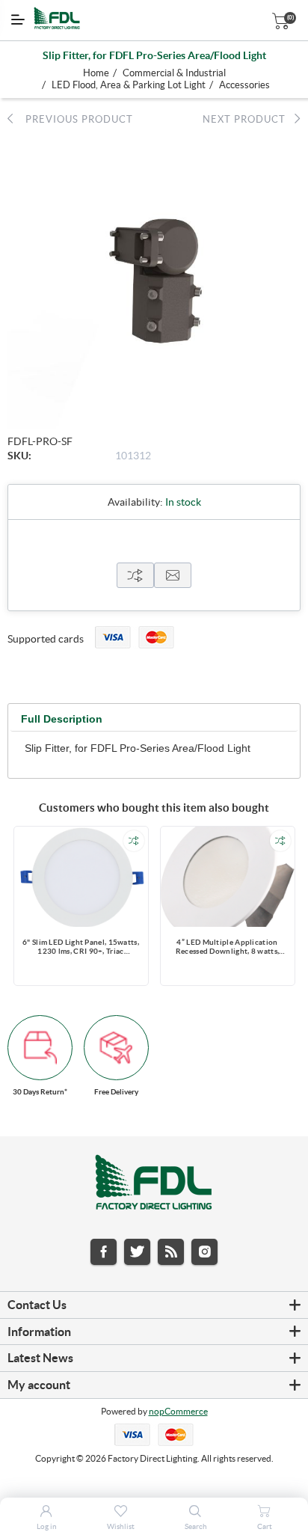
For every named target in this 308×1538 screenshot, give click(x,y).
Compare (135, 575)
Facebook (103, 1252)
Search (196, 1526)
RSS (171, 1252)
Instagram (204, 1252)
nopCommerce (178, 1411)
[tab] (61, 719)
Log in (47, 1526)
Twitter (137, 1252)
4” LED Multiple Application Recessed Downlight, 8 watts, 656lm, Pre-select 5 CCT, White (227, 948)
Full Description (61, 719)
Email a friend (172, 575)
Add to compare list (133, 840)
